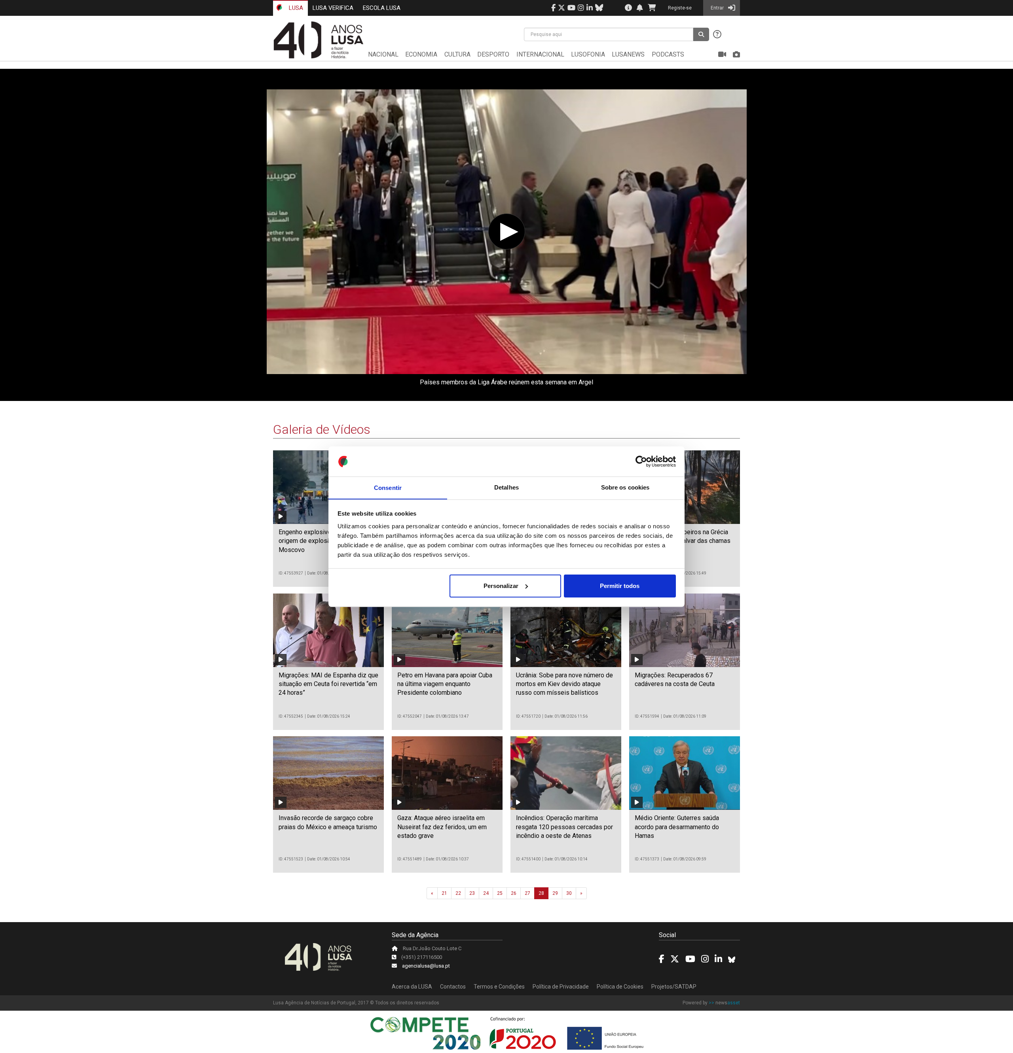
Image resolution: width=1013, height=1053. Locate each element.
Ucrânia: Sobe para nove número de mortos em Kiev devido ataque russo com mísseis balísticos (564, 684)
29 (555, 893)
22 (458, 893)
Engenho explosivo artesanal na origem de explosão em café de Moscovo (323, 541)
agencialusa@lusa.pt (426, 966)
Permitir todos (619, 585)
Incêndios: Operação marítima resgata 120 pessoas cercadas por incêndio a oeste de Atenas (564, 826)
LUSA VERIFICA (333, 7)
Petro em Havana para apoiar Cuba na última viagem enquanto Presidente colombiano (444, 684)
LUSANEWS (628, 54)
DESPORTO (493, 54)
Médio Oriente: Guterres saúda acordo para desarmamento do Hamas (677, 826)
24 (486, 893)
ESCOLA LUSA (381, 7)
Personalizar (501, 585)
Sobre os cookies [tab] (625, 487)
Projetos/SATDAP (673, 986)
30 (569, 893)
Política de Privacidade (561, 986)
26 (513, 893)
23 (472, 893)
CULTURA (457, 54)
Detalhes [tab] (506, 487)
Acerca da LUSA (412, 986)
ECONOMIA (421, 54)
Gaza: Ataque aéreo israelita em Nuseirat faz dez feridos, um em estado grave (442, 826)
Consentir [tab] (388, 487)
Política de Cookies (620, 986)
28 (541, 893)
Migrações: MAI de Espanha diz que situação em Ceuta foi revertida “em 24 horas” (328, 684)
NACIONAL (383, 54)
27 (527, 893)
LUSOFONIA (588, 54)
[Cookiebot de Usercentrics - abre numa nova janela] (641, 461)
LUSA (295, 7)
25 (500, 893)
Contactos (453, 986)
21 (444, 893)
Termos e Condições (499, 986)
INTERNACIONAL (540, 54)
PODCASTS (668, 54)
